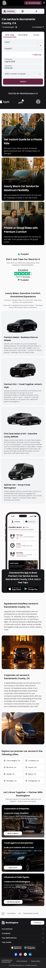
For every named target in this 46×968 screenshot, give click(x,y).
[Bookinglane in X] (25, 954)
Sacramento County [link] (31, 913)
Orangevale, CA (34, 781)
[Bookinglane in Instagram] (20, 954)
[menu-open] (44, 3)
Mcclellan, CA (11, 781)
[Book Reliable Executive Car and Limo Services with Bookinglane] (5, 3)
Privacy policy (35, 961)
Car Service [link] (11, 913)
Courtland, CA (33, 761)
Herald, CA (10, 774)
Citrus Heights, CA (13, 761)
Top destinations (9, 938)
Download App (34, 3)
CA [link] (19, 913)
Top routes (6, 942)
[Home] (3, 913)
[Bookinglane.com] (23, 254)
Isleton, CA (32, 774)
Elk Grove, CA (11, 767)
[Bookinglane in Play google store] (30, 947)
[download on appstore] (15, 589)
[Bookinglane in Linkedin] (30, 954)
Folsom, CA (32, 767)
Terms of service (21, 961)
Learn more (13, 868)
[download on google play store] (31, 589)
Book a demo (13, 833)
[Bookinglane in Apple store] (16, 947)
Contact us (37, 923)
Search (23, 81)
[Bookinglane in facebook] (15, 954)
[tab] (9, 11)
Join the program (13, 902)
